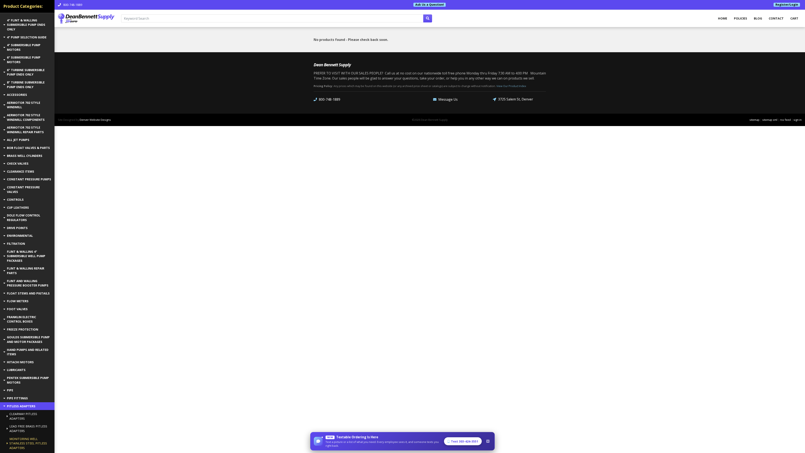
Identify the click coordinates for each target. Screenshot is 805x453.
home (722, 18)
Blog (758, 18)
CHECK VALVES (18, 163)
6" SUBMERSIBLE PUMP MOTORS (23, 59)
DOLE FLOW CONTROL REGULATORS (23, 217)
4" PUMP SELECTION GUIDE (27, 37)
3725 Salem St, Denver (515, 99)
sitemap (754, 120)
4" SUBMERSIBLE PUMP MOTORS (23, 47)
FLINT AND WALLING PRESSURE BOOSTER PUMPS (27, 283)
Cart (794, 18)
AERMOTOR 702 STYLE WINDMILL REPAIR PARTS (25, 129)
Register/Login (786, 5)
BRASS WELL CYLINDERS (24, 156)
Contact (776, 18)
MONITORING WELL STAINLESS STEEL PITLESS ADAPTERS (28, 443)
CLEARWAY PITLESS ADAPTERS (23, 416)
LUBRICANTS (16, 370)
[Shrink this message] (488, 441)
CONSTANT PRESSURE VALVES (23, 189)
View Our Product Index (511, 86)
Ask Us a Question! (429, 5)
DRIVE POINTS (17, 228)
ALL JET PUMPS (18, 140)
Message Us (448, 99)
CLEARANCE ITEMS (20, 171)
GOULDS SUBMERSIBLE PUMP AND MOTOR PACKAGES (28, 339)
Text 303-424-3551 (464, 441)
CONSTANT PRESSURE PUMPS (29, 179)
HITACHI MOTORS (20, 362)
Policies (740, 18)
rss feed (785, 120)
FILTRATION (16, 244)
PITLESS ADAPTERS (21, 406)
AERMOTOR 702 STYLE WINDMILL (23, 105)
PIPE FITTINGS (17, 398)
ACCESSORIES (17, 95)
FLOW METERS (18, 301)
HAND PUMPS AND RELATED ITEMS (27, 352)
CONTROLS (15, 200)
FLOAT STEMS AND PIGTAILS (28, 293)
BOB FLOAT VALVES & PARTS (28, 148)
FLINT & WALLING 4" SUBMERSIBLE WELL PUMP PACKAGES (26, 256)
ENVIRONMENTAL (20, 236)
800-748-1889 (329, 99)
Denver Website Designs (95, 120)
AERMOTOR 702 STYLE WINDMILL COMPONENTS (26, 117)
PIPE (10, 390)
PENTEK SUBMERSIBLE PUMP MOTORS (28, 380)
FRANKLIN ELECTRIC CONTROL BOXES (21, 319)
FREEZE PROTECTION (22, 329)
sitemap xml (769, 120)
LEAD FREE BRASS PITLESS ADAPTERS (28, 428)
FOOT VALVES (17, 309)
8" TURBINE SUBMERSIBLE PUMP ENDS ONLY (26, 84)
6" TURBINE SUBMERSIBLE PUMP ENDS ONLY (26, 72)
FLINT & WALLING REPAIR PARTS (25, 270)
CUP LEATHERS (18, 208)
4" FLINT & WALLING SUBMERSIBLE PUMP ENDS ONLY (26, 24)
